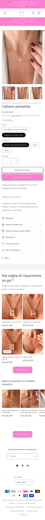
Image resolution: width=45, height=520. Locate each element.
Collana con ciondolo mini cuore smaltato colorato (29, 411)
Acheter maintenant (22, 177)
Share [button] (6, 258)
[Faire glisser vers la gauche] (17, 427)
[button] (5, 13)
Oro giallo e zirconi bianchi (16, 129)
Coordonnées (23, 514)
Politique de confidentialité (15, 507)
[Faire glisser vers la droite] (28, 427)
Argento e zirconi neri (13, 135)
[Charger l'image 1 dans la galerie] (8, 93)
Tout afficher (22, 369)
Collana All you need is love (11, 322)
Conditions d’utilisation (34, 507)
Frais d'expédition (16, 115)
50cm (6, 150)
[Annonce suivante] (40, 4)
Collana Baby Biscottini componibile (10, 411)
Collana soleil (27, 357)
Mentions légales (32, 511)
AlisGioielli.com (13, 500)
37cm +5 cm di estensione (15, 145)
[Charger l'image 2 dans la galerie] (22, 93)
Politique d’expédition (17, 511)
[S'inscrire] (35, 456)
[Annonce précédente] (4, 4)
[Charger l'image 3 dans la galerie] (36, 93)
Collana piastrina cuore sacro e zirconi (12, 358)
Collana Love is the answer (32, 322)
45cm (35, 145)
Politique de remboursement (26, 503)
